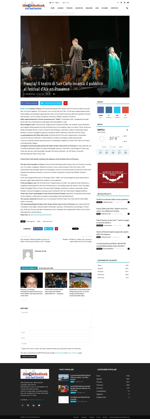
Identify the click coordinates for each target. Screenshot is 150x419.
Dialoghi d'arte (101, 397)
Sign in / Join (66, 2)
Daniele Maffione (108, 248)
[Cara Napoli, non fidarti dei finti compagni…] (63, 399)
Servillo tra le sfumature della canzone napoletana (112, 199)
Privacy (99, 417)
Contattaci (114, 8)
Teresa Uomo (108, 225)
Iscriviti (125, 107)
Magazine (89, 8)
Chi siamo (104, 8)
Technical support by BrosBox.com (119, 417)
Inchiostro (79, 8)
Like (100, 107)
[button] (127, 8)
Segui (109, 107)
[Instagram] (121, 2)
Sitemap (105, 417)
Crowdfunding (101, 391)
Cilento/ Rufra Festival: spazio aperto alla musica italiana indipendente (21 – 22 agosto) (54, 291)
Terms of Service (72, 353)
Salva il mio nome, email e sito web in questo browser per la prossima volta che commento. (51, 348)
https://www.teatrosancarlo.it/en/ (41, 215)
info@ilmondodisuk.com (36, 400)
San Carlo (25, 108)
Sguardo (60, 8)
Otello (38, 221)
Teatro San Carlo (47, 221)
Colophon (92, 417)
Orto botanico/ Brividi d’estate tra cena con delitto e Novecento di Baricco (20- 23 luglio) (35, 240)
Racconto (101, 278)
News (25, 78)
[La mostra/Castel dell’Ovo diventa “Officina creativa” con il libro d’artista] (63, 377)
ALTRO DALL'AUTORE (46, 268)
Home (53, 8)
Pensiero (69, 8)
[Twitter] (127, 2)
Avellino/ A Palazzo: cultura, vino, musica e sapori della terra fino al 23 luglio (77, 240)
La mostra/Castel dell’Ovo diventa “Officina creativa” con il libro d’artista (80, 377)
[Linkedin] (124, 2)
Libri (97, 8)
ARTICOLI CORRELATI (29, 268)
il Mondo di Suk (30, 94)
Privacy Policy (59, 353)
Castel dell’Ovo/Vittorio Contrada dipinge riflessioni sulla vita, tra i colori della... (80, 388)
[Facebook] (117, 2)
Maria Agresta (31, 221)
